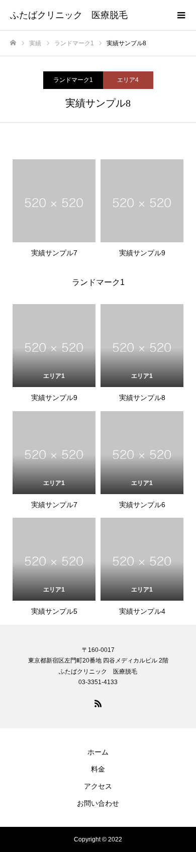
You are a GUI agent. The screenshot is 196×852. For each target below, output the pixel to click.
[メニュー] (181, 15)
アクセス (98, 786)
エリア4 (128, 79)
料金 (98, 769)
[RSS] (98, 703)
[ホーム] (13, 43)
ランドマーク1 (73, 79)
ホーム (98, 752)
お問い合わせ (98, 803)
